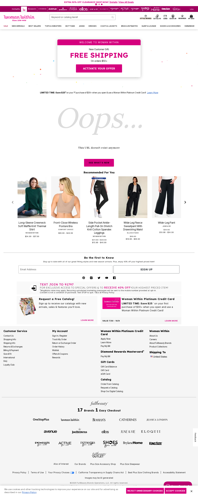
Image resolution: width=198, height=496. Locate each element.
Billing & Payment (11, 350)
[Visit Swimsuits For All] (42, 443)
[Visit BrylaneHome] (133, 443)
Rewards (56, 357)
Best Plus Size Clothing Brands (143, 472)
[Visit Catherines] (128, 419)
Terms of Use (37, 472)
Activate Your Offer (99, 68)
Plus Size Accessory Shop (103, 464)
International (9, 357)
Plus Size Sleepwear (130, 464)
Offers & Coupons (60, 354)
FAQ (5, 361)
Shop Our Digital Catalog (112, 391)
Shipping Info (9, 343)
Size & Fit (7, 354)
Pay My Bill (105, 346)
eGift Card (105, 374)
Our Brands (80, 464)
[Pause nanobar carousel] (96, 4)
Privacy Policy (19, 472)
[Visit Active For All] (64, 443)
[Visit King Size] (155, 443)
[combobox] (83, 17)
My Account (60, 331)
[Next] (185, 202)
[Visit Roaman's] (99, 419)
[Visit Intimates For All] (87, 443)
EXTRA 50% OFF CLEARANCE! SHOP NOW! (86, 2)
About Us (153, 335)
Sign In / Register (59, 335)
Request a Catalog (109, 387)
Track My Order (59, 339)
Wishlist (55, 350)
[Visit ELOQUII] (150, 431)
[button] (172, 17)
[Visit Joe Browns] (79, 431)
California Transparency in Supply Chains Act (101, 472)
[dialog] (192, 9)
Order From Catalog (110, 384)
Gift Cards (108, 362)
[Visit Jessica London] (157, 419)
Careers (153, 339)
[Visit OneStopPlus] (41, 419)
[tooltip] (16, 9)
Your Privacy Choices (59, 472)
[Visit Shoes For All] (110, 443)
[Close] (191, 491)
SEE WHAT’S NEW (99, 163)
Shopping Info (9, 339)
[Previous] (12, 202)
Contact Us (8, 335)
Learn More (152, 92)
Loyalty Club (8, 364)
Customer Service (15, 331)
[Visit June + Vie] (128, 431)
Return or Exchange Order (64, 343)
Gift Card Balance (109, 366)
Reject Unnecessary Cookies (145, 490)
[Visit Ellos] (105, 431)
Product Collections (158, 346)
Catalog (106, 379)
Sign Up (146, 269)
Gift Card (105, 370)
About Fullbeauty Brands (160, 343)
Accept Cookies (175, 490)
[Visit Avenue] (50, 431)
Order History (58, 346)
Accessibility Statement (174, 472)
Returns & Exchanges (12, 346)
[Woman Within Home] (19, 18)
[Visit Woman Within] (70, 419)
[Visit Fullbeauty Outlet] (99, 455)
